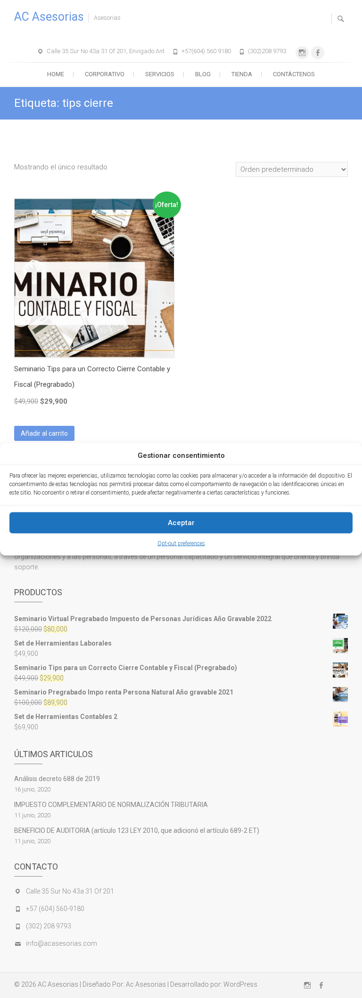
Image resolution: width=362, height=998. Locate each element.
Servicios (159, 74)
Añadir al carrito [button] (44, 433)
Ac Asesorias (146, 984)
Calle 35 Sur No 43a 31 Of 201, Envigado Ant (106, 51)
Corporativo (104, 74)
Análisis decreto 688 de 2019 (57, 778)
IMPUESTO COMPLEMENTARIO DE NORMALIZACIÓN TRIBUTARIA (111, 804)
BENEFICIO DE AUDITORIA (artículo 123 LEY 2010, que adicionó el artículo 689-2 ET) (136, 830)
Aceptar (181, 523)
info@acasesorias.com (61, 943)
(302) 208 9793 (48, 926)
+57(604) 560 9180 (206, 51)
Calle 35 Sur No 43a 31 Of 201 (70, 891)
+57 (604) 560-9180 (55, 908)
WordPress (240, 984)
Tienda (241, 74)
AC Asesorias (49, 17)
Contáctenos (294, 74)
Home (55, 74)
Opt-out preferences (181, 543)
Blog (203, 74)
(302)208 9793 (267, 51)
